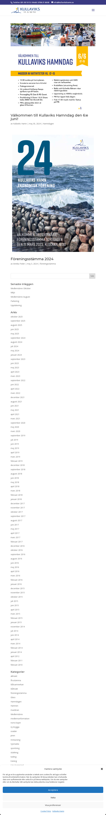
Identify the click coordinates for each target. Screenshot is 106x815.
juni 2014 (15, 635)
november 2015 (18, 592)
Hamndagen (48, 123)
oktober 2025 (17, 316)
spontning (15, 748)
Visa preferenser (53, 805)
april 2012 (15, 656)
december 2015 (18, 588)
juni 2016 (15, 563)
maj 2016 (15, 567)
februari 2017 (16, 541)
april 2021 (15, 414)
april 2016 (15, 571)
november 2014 (18, 626)
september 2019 (18, 435)
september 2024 (18, 338)
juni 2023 (15, 363)
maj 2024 (15, 350)
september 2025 (18, 320)
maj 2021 (15, 410)
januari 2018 (16, 499)
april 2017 (15, 533)
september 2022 (18, 380)
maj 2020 (15, 427)
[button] (101, 769)
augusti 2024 (16, 342)
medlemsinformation (20, 718)
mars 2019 (15, 456)
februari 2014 (16, 648)
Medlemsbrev (17, 714)
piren (13, 735)
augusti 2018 (16, 473)
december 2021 (18, 397)
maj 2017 (15, 529)
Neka (53, 797)
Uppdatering (16, 305)
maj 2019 (15, 448)
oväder (14, 731)
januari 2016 (16, 584)
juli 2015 (14, 601)
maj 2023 (15, 367)
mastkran (15, 710)
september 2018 (18, 469)
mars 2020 (15, 431)
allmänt (14, 676)
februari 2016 (16, 580)
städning (14, 752)
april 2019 (15, 452)
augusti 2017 (16, 520)
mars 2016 (15, 575)
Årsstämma (16, 680)
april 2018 (15, 486)
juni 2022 (15, 384)
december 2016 (18, 546)
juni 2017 (15, 524)
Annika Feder (19, 263)
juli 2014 (14, 631)
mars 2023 (15, 376)
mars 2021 (15, 418)
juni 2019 (15, 444)
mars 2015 (15, 613)
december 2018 (18, 465)
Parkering (15, 301)
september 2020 (18, 422)
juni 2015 (15, 605)
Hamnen (14, 705)
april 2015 (15, 609)
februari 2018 (16, 495)
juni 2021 (15, 405)
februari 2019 (16, 461)
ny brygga (15, 727)
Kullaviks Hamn (58, 811)
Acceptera (53, 790)
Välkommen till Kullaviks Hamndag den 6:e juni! (49, 117)
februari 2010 (16, 664)
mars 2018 (15, 490)
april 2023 (15, 371)
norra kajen (16, 722)
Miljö (13, 292)
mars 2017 (15, 537)
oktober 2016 (17, 550)
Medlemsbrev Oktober (21, 288)
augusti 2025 (16, 325)
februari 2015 (16, 618)
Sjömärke (15, 744)
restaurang (15, 739)
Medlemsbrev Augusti (20, 296)
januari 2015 (16, 622)
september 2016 (18, 554)
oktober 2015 (17, 596)
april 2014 (15, 639)
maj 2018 (15, 482)
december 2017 (18, 503)
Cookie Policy (46, 811)
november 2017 (18, 507)
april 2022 (15, 388)
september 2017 (18, 516)
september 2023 (18, 359)
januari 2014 (16, 652)
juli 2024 (14, 346)
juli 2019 (14, 439)
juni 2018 (15, 478)
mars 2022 (15, 393)
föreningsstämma (48, 263)
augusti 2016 (16, 558)
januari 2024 (16, 355)
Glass (13, 697)
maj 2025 (15, 333)
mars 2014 (15, 643)
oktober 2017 (17, 512)
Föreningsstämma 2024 (32, 259)
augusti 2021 (16, 401)
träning (14, 761)
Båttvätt (14, 688)
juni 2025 (15, 329)
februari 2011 (16, 660)
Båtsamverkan (17, 684)
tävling (13, 756)
